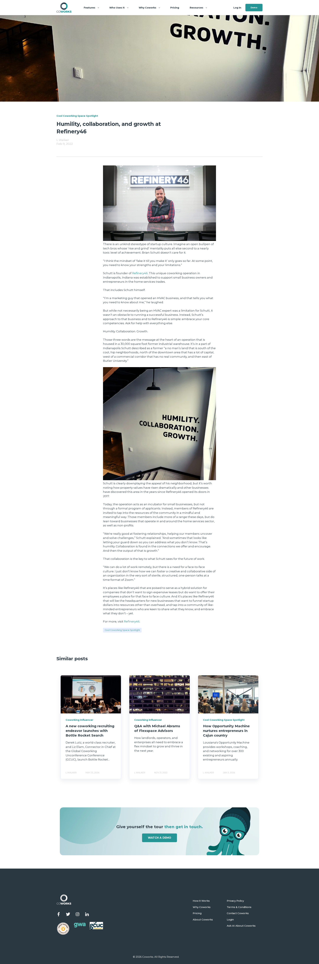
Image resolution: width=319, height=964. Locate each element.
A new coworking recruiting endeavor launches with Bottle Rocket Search (90, 730)
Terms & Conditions (239, 907)
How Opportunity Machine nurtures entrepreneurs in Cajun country (226, 730)
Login (230, 919)
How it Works (201, 900)
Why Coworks (202, 907)
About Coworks (203, 919)
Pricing (197, 913)
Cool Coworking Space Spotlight (122, 630)
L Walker (62, 140)
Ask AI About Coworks (241, 925)
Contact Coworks (238, 913)
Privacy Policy (235, 900)
